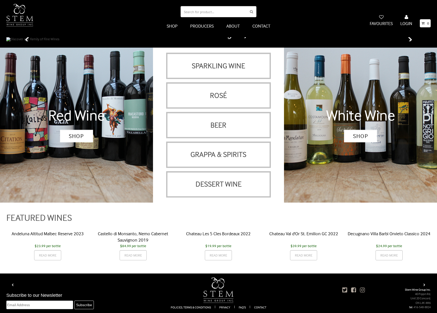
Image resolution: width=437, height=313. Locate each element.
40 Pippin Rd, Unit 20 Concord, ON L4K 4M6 (420, 298)
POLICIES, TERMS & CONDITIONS (191, 307)
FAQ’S (242, 307)
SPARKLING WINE (218, 65)
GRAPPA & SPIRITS (218, 154)
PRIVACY (224, 307)
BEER (218, 125)
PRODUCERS (202, 26)
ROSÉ (218, 95)
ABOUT (233, 26)
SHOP (172, 26)
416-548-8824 (422, 307)
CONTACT (261, 26)
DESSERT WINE (218, 184)
